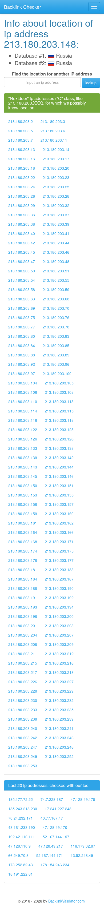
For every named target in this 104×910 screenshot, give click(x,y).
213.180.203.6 (53, 130)
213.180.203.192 (59, 597)
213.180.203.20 (56, 168)
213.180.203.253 (22, 765)
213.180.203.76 (56, 317)
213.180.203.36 (21, 214)
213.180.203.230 (22, 700)
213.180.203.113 (59, 401)
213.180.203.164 (22, 532)
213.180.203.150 (22, 485)
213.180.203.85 (56, 345)
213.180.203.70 (56, 308)
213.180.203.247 (22, 747)
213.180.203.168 (22, 541)
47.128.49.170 (55, 827)
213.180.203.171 (59, 541)
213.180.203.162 (59, 523)
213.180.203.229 (59, 691)
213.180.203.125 (59, 429)
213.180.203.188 (22, 588)
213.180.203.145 (22, 476)
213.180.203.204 (22, 635)
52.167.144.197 (56, 836)
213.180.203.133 (22, 448)
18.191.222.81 (20, 874)
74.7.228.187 (52, 799)
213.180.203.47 (21, 261)
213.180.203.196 (22, 616)
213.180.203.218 (59, 672)
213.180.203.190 (59, 588)
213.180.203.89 (56, 354)
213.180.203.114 (22, 411)
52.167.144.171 (49, 855)
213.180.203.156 (22, 504)
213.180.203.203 (59, 625)
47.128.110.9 (19, 846)
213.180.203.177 (59, 560)
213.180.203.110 (22, 401)
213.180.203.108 (59, 392)
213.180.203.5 (20, 130)
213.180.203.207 (59, 635)
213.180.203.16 (21, 158)
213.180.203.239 (59, 719)
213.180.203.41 (56, 233)
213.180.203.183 (59, 569)
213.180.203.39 (56, 224)
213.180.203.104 (22, 383)
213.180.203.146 (59, 476)
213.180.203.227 (59, 681)
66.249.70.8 (18, 855)
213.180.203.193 (22, 607)
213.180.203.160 (59, 513)
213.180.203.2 (20, 121)
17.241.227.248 (58, 808)
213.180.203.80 (21, 336)
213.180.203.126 (22, 439)
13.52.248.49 (82, 855)
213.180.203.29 (21, 205)
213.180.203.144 (59, 467)
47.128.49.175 (83, 799)
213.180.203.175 (59, 551)
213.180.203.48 (56, 261)
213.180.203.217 (22, 672)
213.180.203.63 (21, 298)
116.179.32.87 (83, 846)
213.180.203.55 (56, 280)
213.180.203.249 (22, 756)
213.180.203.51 (56, 270)
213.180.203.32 (56, 205)
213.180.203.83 (56, 336)
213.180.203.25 (56, 186)
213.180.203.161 (22, 523)
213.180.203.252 (59, 756)
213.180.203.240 (22, 728)
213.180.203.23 (56, 177)
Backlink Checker (22, 6)
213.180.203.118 (59, 420)
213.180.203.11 (54, 140)
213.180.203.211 (22, 653)
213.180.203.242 (22, 737)
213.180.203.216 (59, 663)
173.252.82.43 (20, 864)
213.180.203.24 (21, 186)
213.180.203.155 (59, 495)
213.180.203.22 (21, 177)
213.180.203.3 (53, 121)
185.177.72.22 (20, 799)
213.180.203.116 (22, 420)
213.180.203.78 (56, 326)
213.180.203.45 (21, 252)
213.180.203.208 (22, 644)
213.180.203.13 (21, 149)
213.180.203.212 (59, 653)
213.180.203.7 (20, 140)
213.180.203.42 (21, 242)
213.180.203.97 (21, 373)
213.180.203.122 (22, 429)
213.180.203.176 (22, 560)
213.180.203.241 (59, 728)
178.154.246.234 (55, 864)
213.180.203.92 (21, 364)
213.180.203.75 (21, 317)
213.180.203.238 (22, 719)
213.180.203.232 (59, 700)
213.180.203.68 (56, 298)
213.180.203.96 (56, 364)
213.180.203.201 (22, 625)
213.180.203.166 (59, 532)
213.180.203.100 (57, 373)
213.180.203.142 (59, 457)
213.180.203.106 (22, 392)
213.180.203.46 (56, 252)
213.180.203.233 (22, 709)
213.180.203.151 (59, 485)
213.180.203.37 (56, 214)
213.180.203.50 (21, 270)
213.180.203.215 (22, 663)
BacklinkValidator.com (66, 901)
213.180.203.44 (56, 242)
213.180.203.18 (21, 168)
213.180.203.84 (21, 345)
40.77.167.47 (52, 818)
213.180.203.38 (21, 224)
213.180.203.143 (22, 467)
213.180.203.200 (59, 616)
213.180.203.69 (21, 308)
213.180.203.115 (59, 411)
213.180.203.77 (21, 326)
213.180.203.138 (59, 448)
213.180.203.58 (21, 289)
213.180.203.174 (22, 551)
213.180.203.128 (59, 439)
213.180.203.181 (22, 569)
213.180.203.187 (59, 579)
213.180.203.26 (21, 196)
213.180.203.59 (56, 289)
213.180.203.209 (59, 644)
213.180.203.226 (22, 681)
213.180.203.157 (59, 504)
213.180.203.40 (21, 233)
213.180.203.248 (59, 747)
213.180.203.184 (22, 579)
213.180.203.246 (59, 737)
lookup (91, 82)
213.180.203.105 (59, 383)
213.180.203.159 (22, 513)
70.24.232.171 (20, 818)
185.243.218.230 (22, 808)
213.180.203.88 (21, 354)
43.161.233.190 (21, 827)
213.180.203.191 (22, 597)
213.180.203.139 (22, 457)
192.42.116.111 (21, 836)
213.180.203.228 (22, 691)
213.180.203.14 (56, 149)
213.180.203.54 (21, 280)
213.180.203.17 (56, 158)
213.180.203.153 (22, 495)
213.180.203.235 (59, 709)
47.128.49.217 (50, 846)
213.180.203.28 (56, 196)
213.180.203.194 (59, 607)
